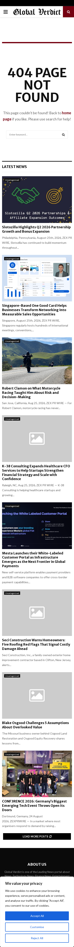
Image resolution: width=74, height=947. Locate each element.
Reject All (37, 938)
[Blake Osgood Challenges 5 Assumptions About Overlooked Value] (37, 695)
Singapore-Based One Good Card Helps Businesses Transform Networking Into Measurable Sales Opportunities (34, 309)
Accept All (37, 916)
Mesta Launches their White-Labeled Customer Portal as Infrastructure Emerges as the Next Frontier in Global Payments (33, 559)
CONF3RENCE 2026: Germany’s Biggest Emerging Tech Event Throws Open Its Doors (34, 805)
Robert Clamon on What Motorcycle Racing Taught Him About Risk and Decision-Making (31, 392)
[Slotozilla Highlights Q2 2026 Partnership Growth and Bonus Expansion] (37, 199)
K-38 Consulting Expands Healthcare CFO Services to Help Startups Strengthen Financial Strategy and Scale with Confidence (36, 472)
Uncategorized (12, 180)
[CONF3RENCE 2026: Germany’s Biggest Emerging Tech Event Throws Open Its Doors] (37, 774)
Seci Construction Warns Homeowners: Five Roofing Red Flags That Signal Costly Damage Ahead (36, 644)
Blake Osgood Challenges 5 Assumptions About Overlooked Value (35, 725)
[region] (37, 912)
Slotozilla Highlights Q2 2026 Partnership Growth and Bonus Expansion (36, 229)
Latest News (14, 166)
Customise (37, 927)
